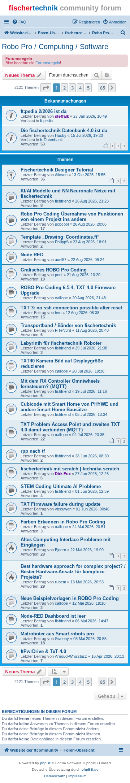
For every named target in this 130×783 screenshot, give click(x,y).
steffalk (62, 116)
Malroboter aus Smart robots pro (57, 633)
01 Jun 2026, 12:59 (92, 491)
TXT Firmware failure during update (60, 504)
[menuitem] (19, 22)
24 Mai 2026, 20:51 (88, 527)
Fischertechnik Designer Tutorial (57, 170)
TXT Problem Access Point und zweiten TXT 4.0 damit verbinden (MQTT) (70, 427)
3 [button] (72, 87)
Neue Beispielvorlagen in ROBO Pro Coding (70, 598)
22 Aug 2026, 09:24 (87, 259)
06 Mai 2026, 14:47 (91, 621)
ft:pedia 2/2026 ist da (43, 111)
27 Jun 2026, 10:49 (90, 116)
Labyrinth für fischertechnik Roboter (61, 343)
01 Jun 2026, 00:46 (92, 509)
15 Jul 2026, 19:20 (87, 135)
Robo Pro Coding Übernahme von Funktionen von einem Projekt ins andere (72, 216)
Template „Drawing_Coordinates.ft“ (60, 237)
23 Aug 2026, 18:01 (90, 242)
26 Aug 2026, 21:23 (92, 201)
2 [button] (64, 87)
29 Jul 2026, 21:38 (91, 348)
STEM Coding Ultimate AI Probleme (61, 486)
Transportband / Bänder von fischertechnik (68, 325)
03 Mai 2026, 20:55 (90, 638)
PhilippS (62, 242)
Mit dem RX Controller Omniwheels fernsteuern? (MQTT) (60, 383)
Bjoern (60, 550)
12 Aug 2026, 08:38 (82, 312)
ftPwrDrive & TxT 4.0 (43, 651)
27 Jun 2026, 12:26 (92, 473)
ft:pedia (46, 120)
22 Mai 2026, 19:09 (87, 550)
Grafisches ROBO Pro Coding (54, 270)
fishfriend (63, 201)
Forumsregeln (47, 63)
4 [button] (80, 87)
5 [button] (88, 87)
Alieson (61, 175)
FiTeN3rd (63, 330)
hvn (58, 312)
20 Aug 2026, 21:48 (89, 298)
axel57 (60, 259)
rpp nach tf (33, 451)
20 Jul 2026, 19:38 (88, 371)
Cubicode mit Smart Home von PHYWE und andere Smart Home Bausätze (69, 406)
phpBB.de (90, 769)
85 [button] (102, 87)
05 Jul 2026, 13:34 (91, 414)
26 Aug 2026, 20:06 (90, 224)
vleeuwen (63, 509)
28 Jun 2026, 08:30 (92, 456)
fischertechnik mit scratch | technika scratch (70, 468)
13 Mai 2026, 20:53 (87, 582)
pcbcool (62, 224)
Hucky (60, 135)
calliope (61, 298)
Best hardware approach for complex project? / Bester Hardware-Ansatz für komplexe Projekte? (73, 572)
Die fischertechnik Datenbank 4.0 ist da (64, 130)
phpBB (46, 763)
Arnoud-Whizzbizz (71, 656)
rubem (60, 582)
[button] (45, 87)
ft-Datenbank (51, 140)
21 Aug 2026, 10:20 (83, 275)
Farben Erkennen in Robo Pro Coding (63, 522)
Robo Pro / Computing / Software (55, 47)
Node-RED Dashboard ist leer (53, 616)
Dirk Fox (63, 473)
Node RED (32, 254)
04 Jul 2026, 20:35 (88, 434)
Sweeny (62, 638)
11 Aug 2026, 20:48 (92, 330)
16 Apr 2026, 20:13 (107, 656)
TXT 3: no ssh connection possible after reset (71, 307)
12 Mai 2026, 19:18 (88, 603)
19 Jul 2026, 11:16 (91, 391)
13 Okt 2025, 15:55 (88, 175)
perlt (58, 275)
